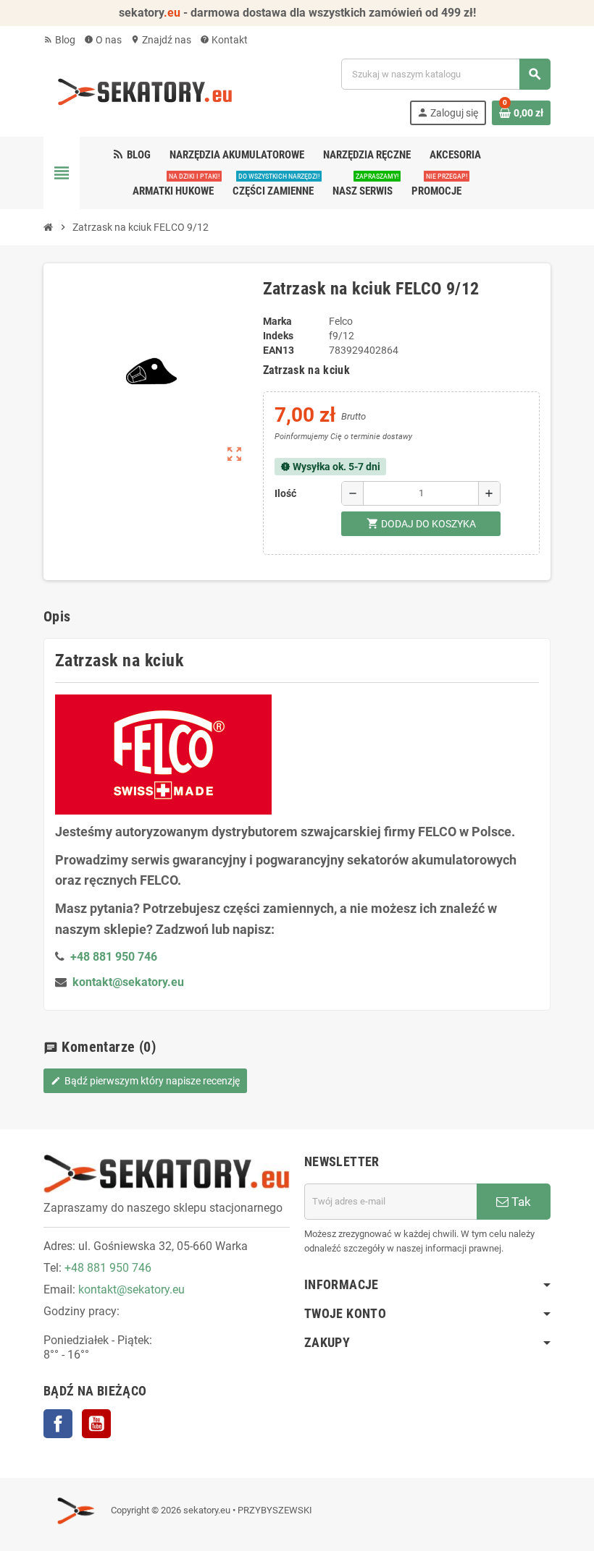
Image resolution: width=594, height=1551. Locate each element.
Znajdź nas (160, 40)
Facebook (57, 1423)
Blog (59, 40)
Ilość (285, 493)
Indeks (278, 335)
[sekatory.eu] (144, 91)
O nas (103, 40)
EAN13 (278, 350)
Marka (277, 321)
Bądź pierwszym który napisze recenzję (145, 1081)
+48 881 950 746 (107, 1268)
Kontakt (224, 40)
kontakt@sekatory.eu (128, 982)
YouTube (96, 1423)
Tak (520, 1201)
